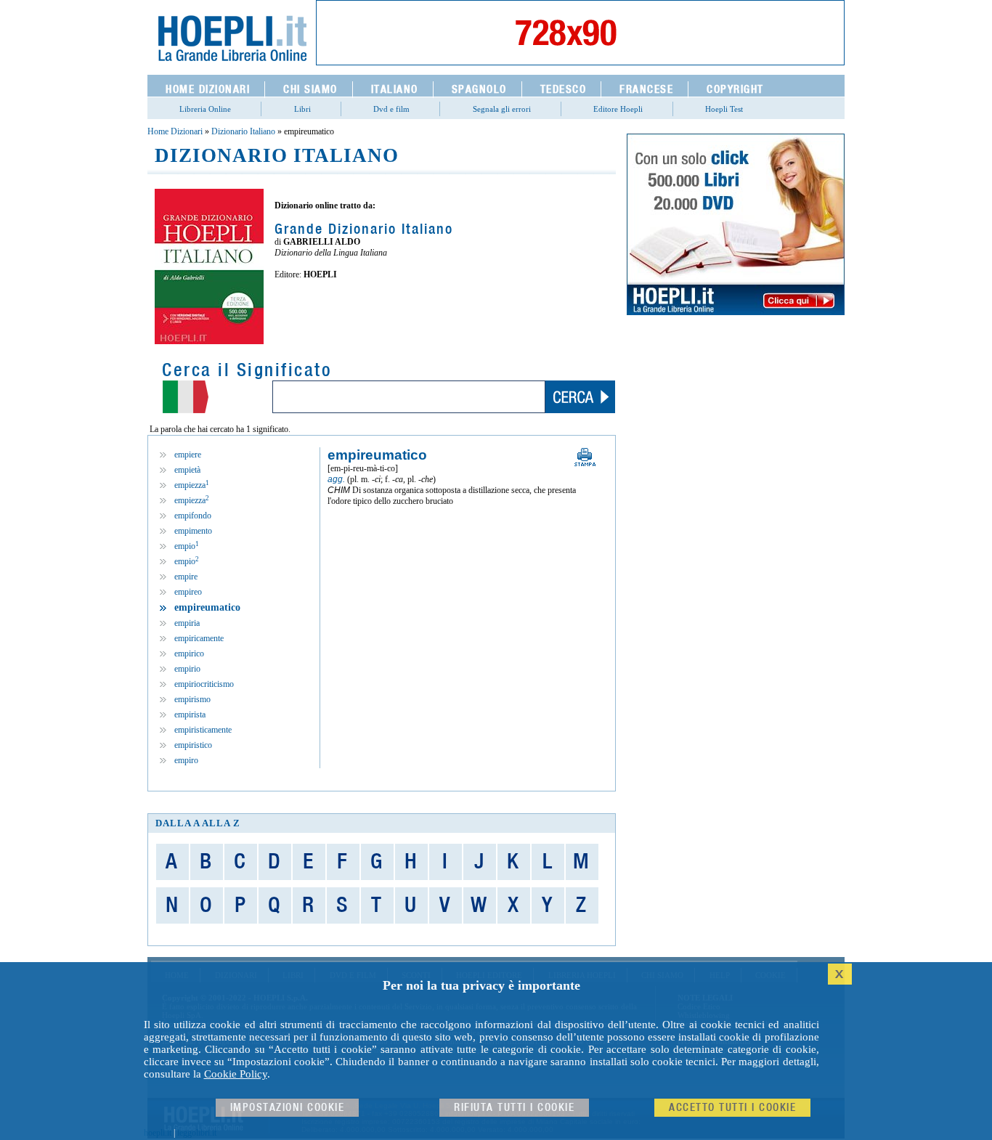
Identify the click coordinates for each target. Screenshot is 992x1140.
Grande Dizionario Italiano (364, 229)
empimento (193, 531)
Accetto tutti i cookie (732, 1107)
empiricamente (199, 638)
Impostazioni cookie (287, 1107)
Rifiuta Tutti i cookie (514, 1107)
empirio (187, 669)
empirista (190, 714)
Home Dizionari (175, 131)
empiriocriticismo (204, 684)
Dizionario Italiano (243, 131)
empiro (186, 760)
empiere (187, 454)
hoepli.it (157, 1133)
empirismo (192, 699)
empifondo (192, 515)
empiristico (193, 745)
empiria (187, 623)
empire (186, 576)
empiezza (191, 485)
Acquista (325, 305)
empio (186, 546)
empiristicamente (203, 730)
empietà (187, 470)
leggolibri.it (196, 1133)
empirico (189, 653)
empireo (188, 592)
